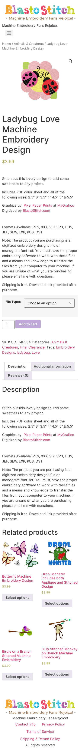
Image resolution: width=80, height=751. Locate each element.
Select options (17, 597)
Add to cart (28, 324)
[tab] (17, 366)
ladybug (23, 352)
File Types (13, 301)
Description (18, 366)
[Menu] (9, 33)
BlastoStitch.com (36, 210)
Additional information (52, 366)
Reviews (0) (18, 375)
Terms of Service (40, 731)
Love (36, 352)
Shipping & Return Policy (40, 739)
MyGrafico (65, 205)
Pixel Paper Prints (38, 205)
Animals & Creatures (29, 44)
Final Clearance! (32, 347)
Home (6, 44)
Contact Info (25, 724)
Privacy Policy (53, 724)
